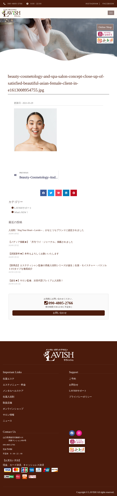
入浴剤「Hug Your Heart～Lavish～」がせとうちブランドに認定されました (46, 230)
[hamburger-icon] (111, 13)
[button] (43, 193)
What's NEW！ (21, 212)
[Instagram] (79, 433)
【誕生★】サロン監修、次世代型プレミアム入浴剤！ (36, 280)
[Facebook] (72, 433)
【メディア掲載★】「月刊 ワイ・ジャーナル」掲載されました (41, 242)
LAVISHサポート (23, 208)
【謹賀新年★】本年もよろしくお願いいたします (34, 253)
